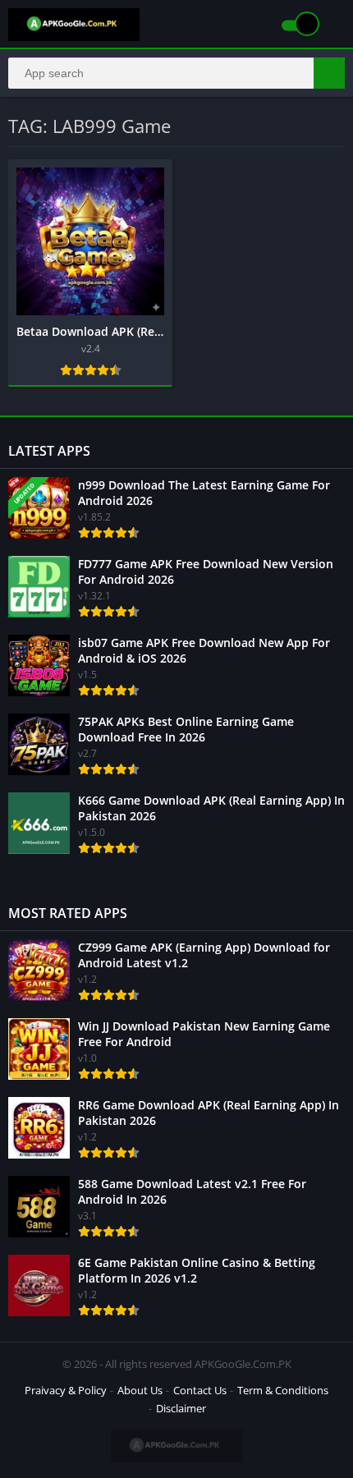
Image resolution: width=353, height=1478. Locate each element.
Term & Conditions (282, 1390)
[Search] (329, 73)
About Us (140, 1390)
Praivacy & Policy (66, 1390)
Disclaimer (181, 1408)
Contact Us (200, 1390)
